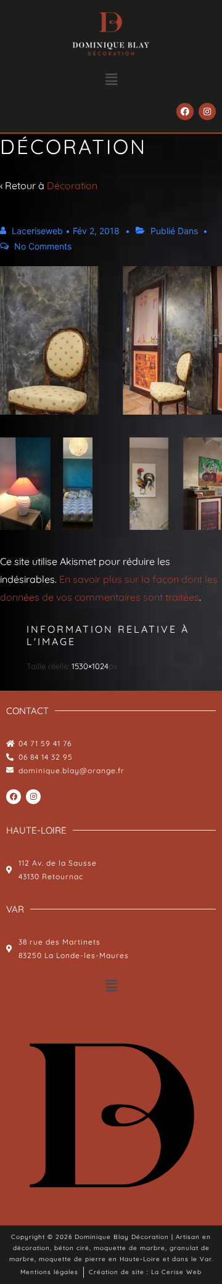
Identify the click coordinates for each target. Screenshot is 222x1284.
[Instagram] (207, 111)
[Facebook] (185, 111)
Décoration (72, 185)
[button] (111, 79)
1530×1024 (90, 666)
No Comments (43, 246)
